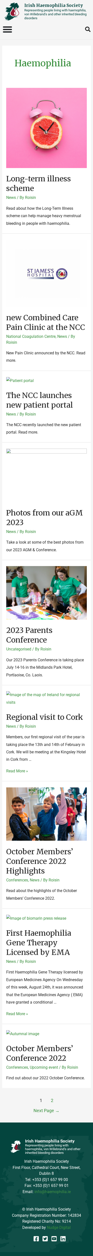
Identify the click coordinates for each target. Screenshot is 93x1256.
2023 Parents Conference (29, 635)
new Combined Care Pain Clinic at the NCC (45, 322)
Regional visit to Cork (44, 717)
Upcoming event (44, 1067)
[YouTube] (54, 1239)
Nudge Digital (59, 1227)
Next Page (46, 1110)
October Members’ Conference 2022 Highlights (39, 861)
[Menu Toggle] (7, 29)
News (11, 197)
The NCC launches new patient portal (39, 400)
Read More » (17, 771)
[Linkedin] (63, 1239)
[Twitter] (45, 1239)
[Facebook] (36, 1239)
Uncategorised (18, 649)
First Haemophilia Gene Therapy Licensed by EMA (38, 942)
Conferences (17, 880)
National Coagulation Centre (31, 336)
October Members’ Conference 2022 (39, 1053)
